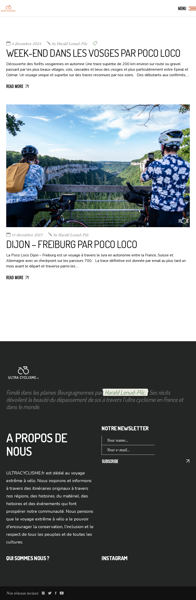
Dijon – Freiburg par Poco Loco (71, 244)
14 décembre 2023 (26, 235)
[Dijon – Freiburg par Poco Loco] (98, 165)
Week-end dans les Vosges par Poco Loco (93, 52)
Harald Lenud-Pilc (69, 43)
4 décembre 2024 (26, 43)
